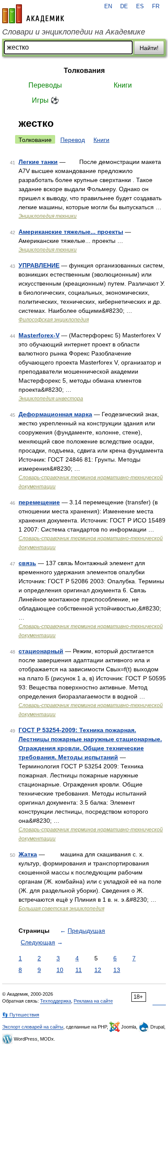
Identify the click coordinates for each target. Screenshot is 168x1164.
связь (27, 563)
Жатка (28, 854)
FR (155, 6)
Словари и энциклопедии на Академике (73, 32)
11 (78, 969)
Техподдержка (55, 1001)
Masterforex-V (39, 335)
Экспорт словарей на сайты (32, 1026)
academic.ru (33, 13)
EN (108, 6)
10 (59, 969)
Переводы (45, 85)
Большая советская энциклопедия (61, 909)
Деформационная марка (55, 414)
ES (140, 6)
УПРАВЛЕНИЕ (39, 265)
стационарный (41, 651)
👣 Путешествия (20, 1014)
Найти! (149, 47)
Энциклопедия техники (48, 216)
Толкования (84, 70)
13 (116, 969)
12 (97, 969)
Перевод (72, 139)
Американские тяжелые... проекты (71, 231)
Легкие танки (38, 161)
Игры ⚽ (45, 100)
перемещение (39, 502)
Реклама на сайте (93, 1001)
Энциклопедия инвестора (51, 399)
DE (124, 6)
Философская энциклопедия (54, 320)
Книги (123, 85)
